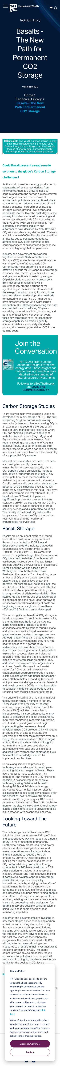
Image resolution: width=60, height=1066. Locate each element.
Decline (30, 1052)
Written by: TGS (30, 87)
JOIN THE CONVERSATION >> (36, 388)
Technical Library (29, 100)
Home (28, 96)
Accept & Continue (30, 1043)
